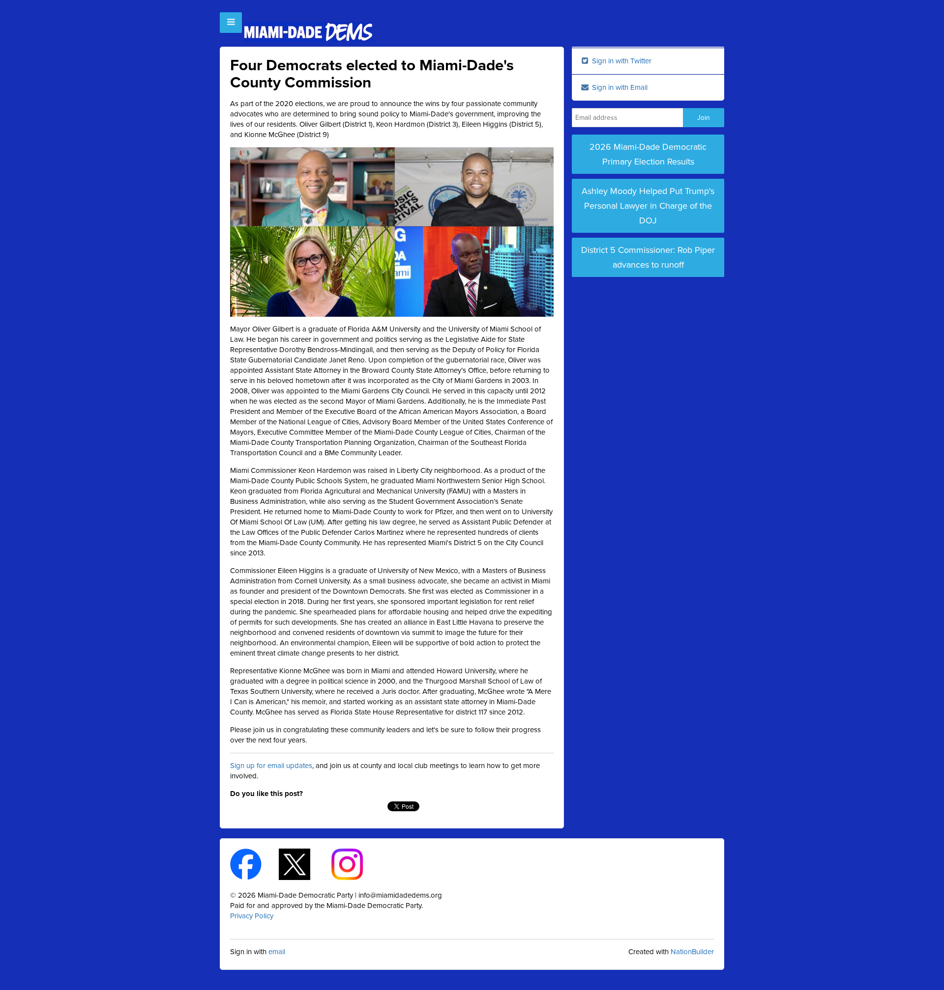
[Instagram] (355, 863)
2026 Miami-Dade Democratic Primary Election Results (648, 154)
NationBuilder (692, 951)
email (276, 951)
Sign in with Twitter (620, 60)
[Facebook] (254, 863)
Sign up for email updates (271, 765)
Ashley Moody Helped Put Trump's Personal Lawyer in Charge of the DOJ (648, 206)
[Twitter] (303, 863)
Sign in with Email (619, 87)
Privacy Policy (251, 915)
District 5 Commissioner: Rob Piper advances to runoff (648, 257)
